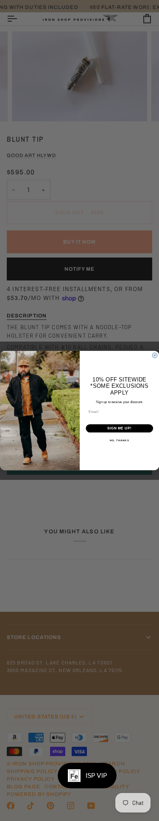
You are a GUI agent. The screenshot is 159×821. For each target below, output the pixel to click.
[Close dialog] (154, 355)
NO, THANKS (119, 440)
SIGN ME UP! (119, 428)
